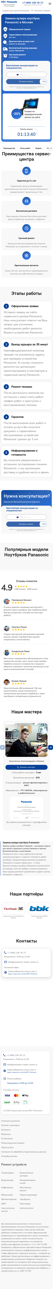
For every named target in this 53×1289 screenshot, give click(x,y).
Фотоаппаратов (9, 1199)
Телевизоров (7, 1172)
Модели (38, 148)
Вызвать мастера (27, 767)
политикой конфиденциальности (26, 88)
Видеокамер (7, 1180)
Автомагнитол (26, 1208)
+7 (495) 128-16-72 (32, 2)
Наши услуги (7, 1147)
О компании (7, 1138)
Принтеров (25, 1203)
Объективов (7, 1195)
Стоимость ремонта (10, 1121)
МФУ (3, 1203)
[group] (13, 911)
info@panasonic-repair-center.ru (23, 962)
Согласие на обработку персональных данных (23, 1152)
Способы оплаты (9, 1156)
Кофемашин (7, 1187)
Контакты (5, 1129)
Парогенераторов (28, 1195)
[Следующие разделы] (51, 148)
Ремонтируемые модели (12, 1143)
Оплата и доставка (10, 1125)
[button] (50, 747)
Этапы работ (25, 148)
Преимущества (9, 148)
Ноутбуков (25, 1199)
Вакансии (6, 1134)
